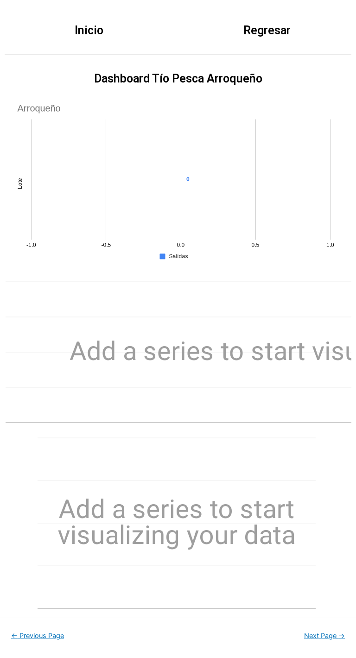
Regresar (267, 30)
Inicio (89, 30)
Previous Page (37, 636)
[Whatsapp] (330, 633)
